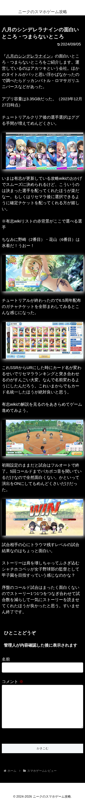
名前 (6, 659)
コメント (12, 681)
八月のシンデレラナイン (28, 56)
